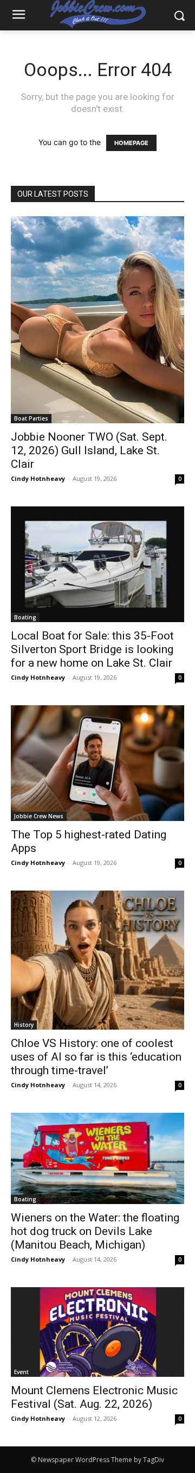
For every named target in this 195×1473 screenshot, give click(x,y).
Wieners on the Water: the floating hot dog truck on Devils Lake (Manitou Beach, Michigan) (95, 1231)
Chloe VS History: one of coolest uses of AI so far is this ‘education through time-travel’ (96, 1057)
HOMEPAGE (131, 143)
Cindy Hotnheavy (38, 478)
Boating (25, 617)
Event (21, 1372)
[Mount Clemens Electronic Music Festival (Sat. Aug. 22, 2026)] (97, 1332)
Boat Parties (31, 418)
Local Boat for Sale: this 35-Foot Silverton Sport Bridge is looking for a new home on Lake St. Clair (92, 649)
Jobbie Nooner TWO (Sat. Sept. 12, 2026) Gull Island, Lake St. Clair (89, 450)
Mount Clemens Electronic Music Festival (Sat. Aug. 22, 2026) (94, 1397)
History (24, 1025)
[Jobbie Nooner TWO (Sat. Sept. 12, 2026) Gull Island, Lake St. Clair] (97, 319)
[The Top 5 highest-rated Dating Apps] (97, 763)
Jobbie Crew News (38, 816)
